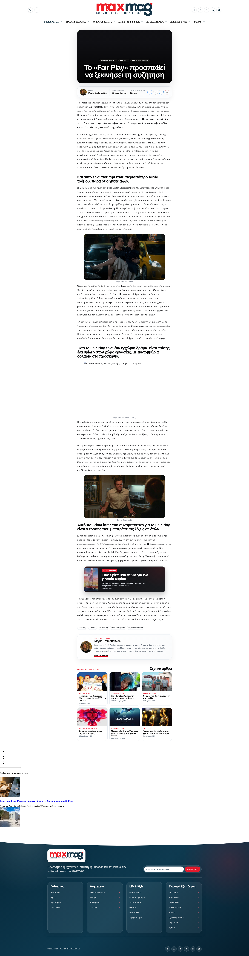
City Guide (173, 922)
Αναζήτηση (192, 869)
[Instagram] (206, 9)
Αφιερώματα (56, 902)
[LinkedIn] (212, 9)
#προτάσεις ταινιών (135, 628)
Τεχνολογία (174, 897)
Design (132, 907)
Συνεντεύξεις (55, 907)
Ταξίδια (172, 912)
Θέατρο (93, 897)
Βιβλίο (53, 897)
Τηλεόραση (95, 902)
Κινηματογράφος (108, 60)
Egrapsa (172, 927)
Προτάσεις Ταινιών (140, 60)
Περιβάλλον (174, 902)
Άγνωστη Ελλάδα (176, 917)
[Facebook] (194, 9)
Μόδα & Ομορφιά (137, 897)
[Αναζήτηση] (30, 10)
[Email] (218, 9)
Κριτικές (124, 60)
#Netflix (92, 628)
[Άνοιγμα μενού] (36, 10)
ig (186, 949)
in (161, 92)
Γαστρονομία (135, 892)
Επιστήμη (173, 892)
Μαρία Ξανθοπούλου (107, 641)
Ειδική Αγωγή (175, 907)
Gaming (93, 907)
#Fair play (82, 628)
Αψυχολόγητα (135, 917)
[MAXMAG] (124, 9)
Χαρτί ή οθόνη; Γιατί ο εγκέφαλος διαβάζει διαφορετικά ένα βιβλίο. (36, 801)
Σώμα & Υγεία (135, 902)
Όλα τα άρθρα (101, 655)
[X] (200, 9)
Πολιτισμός (55, 892)
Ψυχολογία (134, 912)
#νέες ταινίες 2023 (118, 628)
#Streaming (103, 628)
